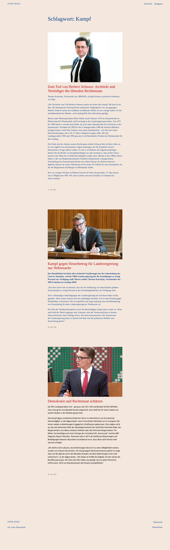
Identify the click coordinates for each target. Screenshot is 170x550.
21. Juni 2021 (52, 190)
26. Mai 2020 (52, 327)
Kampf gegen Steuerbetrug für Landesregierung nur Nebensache (83, 266)
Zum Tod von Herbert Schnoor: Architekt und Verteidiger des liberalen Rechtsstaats (81, 89)
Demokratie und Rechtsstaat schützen (75, 401)
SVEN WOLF (14, 4)
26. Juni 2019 (52, 474)
